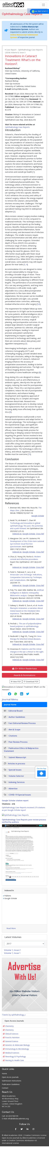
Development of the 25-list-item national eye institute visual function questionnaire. (27, 544)
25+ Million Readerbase (25, 668)
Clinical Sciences (11, 1034)
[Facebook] (15, 1129)
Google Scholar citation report (15, 800)
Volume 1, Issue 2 (12, 950)
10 (29, 454)
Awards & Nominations (24, 675)
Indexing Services (16, 782)
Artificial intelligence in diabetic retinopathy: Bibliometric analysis (27, 593)
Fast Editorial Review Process (22, 723)
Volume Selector (16, 776)
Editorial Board (15, 711)
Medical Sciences (12, 1053)
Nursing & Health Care (14, 1060)
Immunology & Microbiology (17, 1049)
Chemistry (9, 1026)
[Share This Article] (8, 694)
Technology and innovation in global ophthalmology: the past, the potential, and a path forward (26, 526)
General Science (11, 1041)
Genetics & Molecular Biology (17, 1045)
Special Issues (14, 770)
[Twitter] (21, 1129)
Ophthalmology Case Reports (17, 127)
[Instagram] (33, 1129)
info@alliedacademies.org (18, 1118)
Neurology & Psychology (15, 1056)
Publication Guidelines (11, 1084)
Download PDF (31, 681)
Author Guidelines (16, 717)
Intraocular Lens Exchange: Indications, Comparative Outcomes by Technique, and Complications (26, 577)
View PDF (17, 681)
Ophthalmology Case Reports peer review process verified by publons (24, 821)
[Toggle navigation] (43, 4)
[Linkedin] (27, 1129)
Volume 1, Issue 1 (12, 953)
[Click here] (24, 815)
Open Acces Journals (10, 1077)
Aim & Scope (14, 729)
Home (4, 1073)
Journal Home (10, 704)
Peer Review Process (18, 742)
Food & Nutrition (12, 1037)
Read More (11, 928)
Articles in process (16, 763)
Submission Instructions (11, 1081)
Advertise (12, 788)
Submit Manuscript (17, 757)
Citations (12, 735)
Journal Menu (10, 699)
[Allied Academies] (13, 4)
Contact (5, 1088)
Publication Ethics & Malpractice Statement (21, 749)
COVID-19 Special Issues (19, 794)
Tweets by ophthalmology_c (14, 1015)
